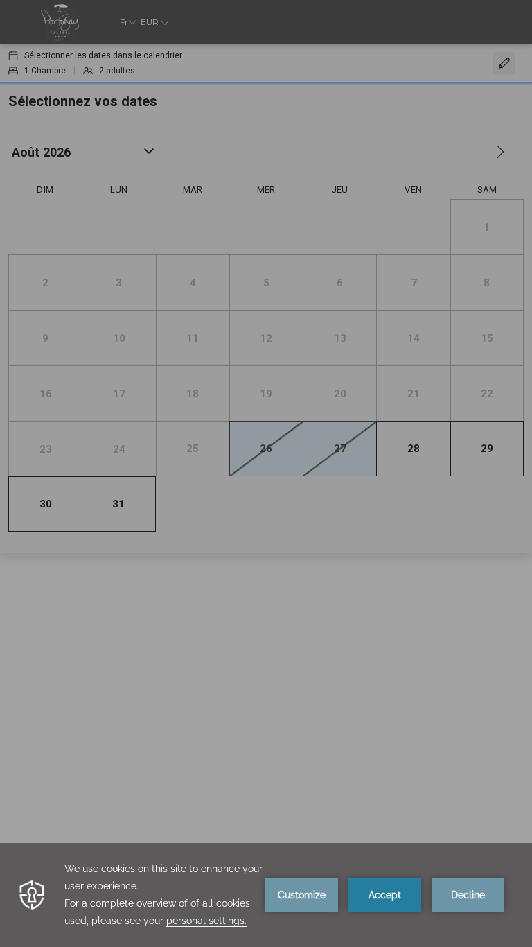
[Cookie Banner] (266, 895)
